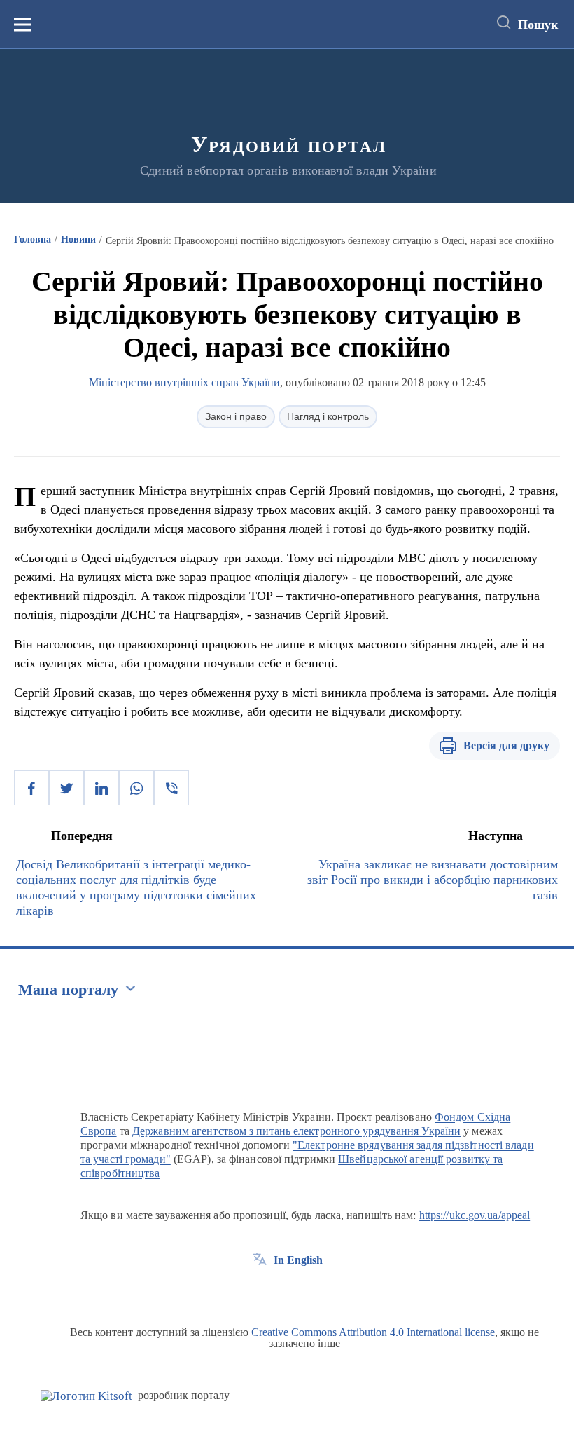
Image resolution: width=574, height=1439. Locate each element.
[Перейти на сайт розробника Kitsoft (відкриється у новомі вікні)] (86, 1396)
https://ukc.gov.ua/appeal (475, 1215)
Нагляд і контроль (328, 416)
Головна (32, 239)
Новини (78, 239)
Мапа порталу (68, 989)
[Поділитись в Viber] (171, 788)
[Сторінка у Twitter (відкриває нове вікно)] (285, 1291)
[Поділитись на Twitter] (66, 788)
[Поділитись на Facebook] (31, 788)
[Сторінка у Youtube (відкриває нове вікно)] (311, 1291)
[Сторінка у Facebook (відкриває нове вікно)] (259, 1291)
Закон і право (236, 416)
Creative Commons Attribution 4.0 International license (373, 1332)
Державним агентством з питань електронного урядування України (296, 1131)
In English (298, 1260)
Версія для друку (506, 745)
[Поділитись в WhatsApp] (136, 788)
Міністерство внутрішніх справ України (184, 382)
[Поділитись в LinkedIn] (101, 788)
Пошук (538, 25)
